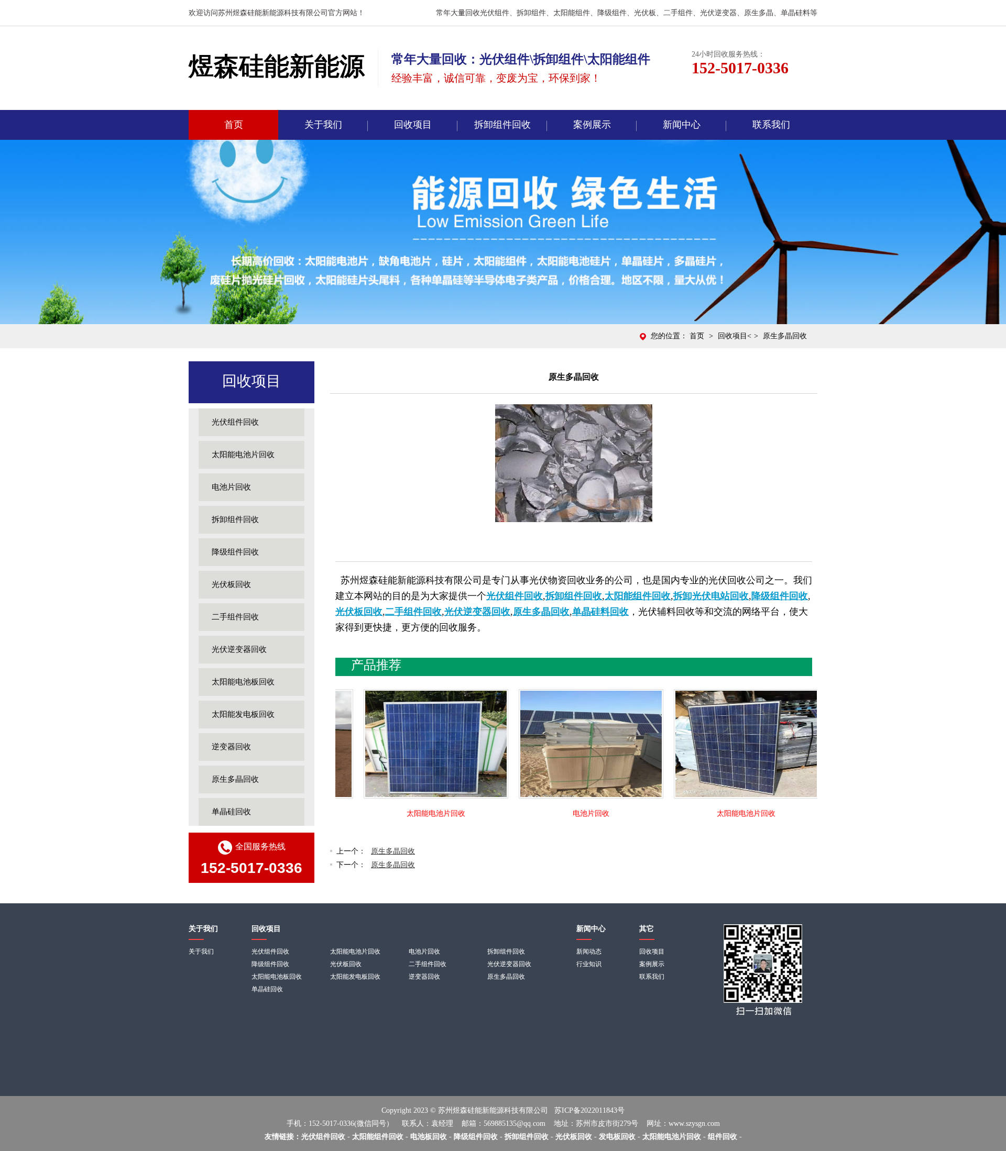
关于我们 (323, 124)
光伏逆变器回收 (239, 649)
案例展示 (592, 124)
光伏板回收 (231, 584)
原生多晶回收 (235, 779)
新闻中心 (682, 124)
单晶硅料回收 (600, 611)
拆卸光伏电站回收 (711, 596)
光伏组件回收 (235, 422)
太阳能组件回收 (638, 596)
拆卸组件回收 (502, 124)
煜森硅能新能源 (277, 66)
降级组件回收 (235, 552)
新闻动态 (589, 951)
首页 (233, 124)
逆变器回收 (231, 747)
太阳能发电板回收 (243, 714)
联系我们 (771, 124)
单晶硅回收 (231, 811)
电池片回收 (231, 487)
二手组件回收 (235, 617)
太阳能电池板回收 (243, 682)
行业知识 (589, 964)
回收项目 (413, 124)
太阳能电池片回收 (243, 454)
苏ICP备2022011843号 (589, 1110)
